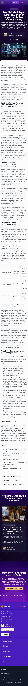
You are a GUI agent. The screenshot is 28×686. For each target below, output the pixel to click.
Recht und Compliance (9, 525)
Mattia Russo (10, 547)
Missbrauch (19, 682)
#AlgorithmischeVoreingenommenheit (11, 476)
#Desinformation (16, 480)
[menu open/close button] (26, 2)
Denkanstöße (14, 9)
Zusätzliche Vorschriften (8, 682)
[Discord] (1, 669)
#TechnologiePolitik (17, 484)
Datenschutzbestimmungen (9, 679)
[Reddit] (4, 669)
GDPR (20, 679)
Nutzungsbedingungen (6, 677)
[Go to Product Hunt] (7, 629)
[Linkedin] (6, 669)
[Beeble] (2, 2)
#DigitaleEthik (6, 484)
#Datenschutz (6, 480)
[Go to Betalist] (5, 634)
